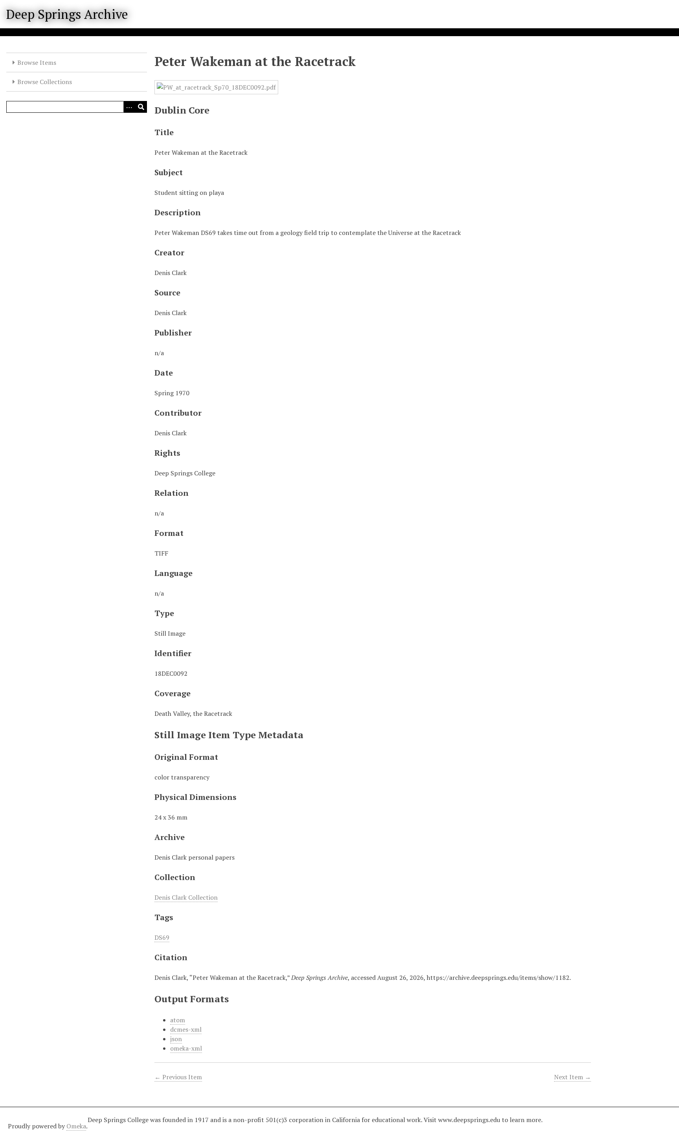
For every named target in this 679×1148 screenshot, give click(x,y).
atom (177, 1020)
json (176, 1038)
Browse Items (36, 62)
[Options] (129, 107)
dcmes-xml (186, 1029)
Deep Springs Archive (67, 14)
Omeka (76, 1126)
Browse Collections (44, 81)
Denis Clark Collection (186, 897)
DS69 (161, 937)
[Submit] (141, 107)
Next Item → (572, 1077)
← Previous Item (178, 1077)
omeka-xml (186, 1048)
